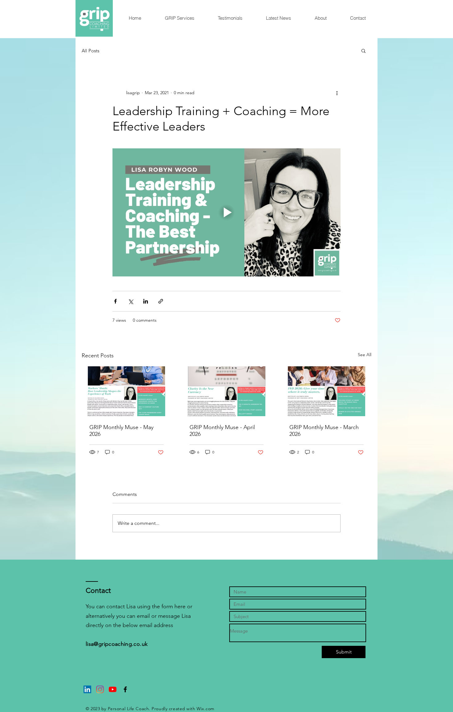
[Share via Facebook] (115, 301)
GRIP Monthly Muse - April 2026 (222, 430)
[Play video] (226, 212)
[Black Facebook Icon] (125, 689)
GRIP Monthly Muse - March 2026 (324, 430)
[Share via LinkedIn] (146, 301)
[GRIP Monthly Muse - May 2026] (126, 391)
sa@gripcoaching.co (114, 644)
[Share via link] (161, 301)
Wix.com (205, 708)
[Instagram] (100, 689)
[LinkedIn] (87, 689)
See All (364, 354)
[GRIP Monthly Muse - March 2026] (326, 391)
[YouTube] (112, 689)
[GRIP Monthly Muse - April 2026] (226, 391)
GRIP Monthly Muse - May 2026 (121, 430)
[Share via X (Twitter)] (130, 301)
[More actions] (337, 92)
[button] (179, 18)
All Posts (90, 51)
